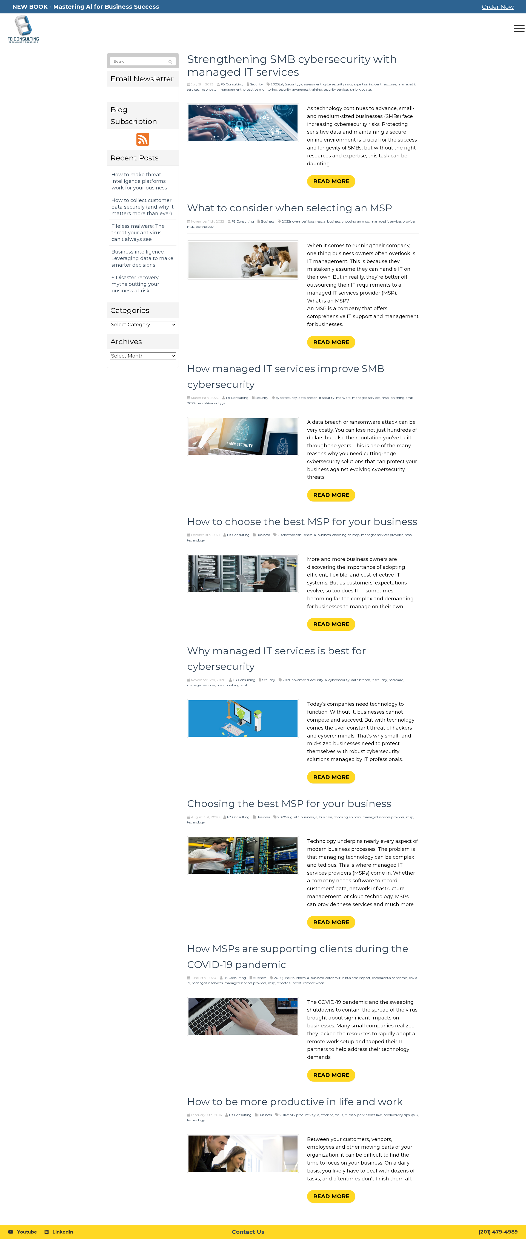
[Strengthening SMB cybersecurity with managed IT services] (243, 122)
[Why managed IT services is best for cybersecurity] (243, 718)
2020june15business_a (291, 978)
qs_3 (414, 1115)
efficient (327, 1115)
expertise (360, 84)
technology (205, 226)
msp (204, 89)
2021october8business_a (297, 535)
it (346, 1115)
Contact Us (248, 1232)
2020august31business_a (297, 817)
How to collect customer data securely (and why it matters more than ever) (143, 207)
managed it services (207, 983)
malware (343, 398)
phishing (397, 398)
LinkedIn (63, 1232)
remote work (313, 983)
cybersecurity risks (337, 84)
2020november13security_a (305, 680)
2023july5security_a (286, 84)
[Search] (170, 62)
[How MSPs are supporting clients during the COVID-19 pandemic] (243, 1016)
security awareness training (300, 89)
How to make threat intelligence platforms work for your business (139, 181)
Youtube (27, 1232)
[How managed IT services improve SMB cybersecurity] (243, 436)
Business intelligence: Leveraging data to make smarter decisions (142, 258)
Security (256, 84)
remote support (289, 983)
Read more (331, 181)
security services (336, 89)
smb (354, 89)
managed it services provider (393, 221)
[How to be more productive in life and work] (243, 1153)
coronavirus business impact (347, 978)
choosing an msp (355, 221)
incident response (382, 84)
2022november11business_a (303, 221)
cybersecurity (286, 398)
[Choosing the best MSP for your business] (243, 855)
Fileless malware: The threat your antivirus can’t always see (138, 232)
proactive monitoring (260, 89)
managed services (366, 398)
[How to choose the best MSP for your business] (243, 573)
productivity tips (397, 1115)
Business (267, 221)
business (333, 221)
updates (365, 89)
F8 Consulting (232, 84)
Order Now (498, 6)
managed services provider (382, 535)
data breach (308, 398)
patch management (225, 89)
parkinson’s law (369, 1115)
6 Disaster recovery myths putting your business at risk (135, 284)
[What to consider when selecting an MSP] (243, 260)
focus (339, 1115)
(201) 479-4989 (498, 1232)
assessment (313, 84)
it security (327, 398)
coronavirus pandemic (389, 978)
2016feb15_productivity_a (299, 1115)
